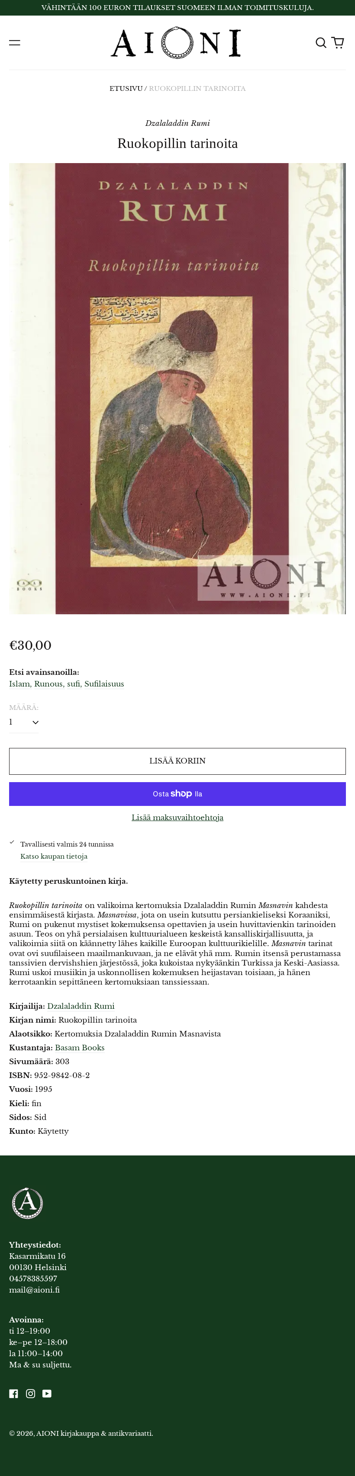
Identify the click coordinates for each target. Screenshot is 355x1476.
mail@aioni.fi (34, 1290)
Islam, (20, 684)
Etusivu (126, 89)
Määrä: (24, 708)
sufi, (74, 684)
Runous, (49, 684)
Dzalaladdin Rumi (81, 1006)
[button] (321, 43)
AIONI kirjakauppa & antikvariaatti (94, 1433)
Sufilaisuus (104, 684)
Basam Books (80, 1047)
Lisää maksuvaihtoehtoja (177, 817)
